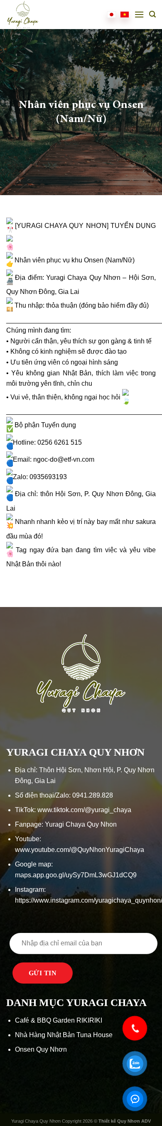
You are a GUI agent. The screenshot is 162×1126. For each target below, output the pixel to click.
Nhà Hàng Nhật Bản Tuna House (64, 1034)
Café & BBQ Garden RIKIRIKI (58, 1020)
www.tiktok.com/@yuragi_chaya (84, 809)
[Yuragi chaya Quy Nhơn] (29, 14)
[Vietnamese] (124, 14)
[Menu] (139, 14)
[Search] (152, 14)
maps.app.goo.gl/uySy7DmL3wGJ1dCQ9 (76, 875)
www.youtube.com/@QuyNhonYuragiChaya (79, 849)
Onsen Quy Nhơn (41, 1049)
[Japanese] (111, 14)
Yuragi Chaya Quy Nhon (81, 824)
